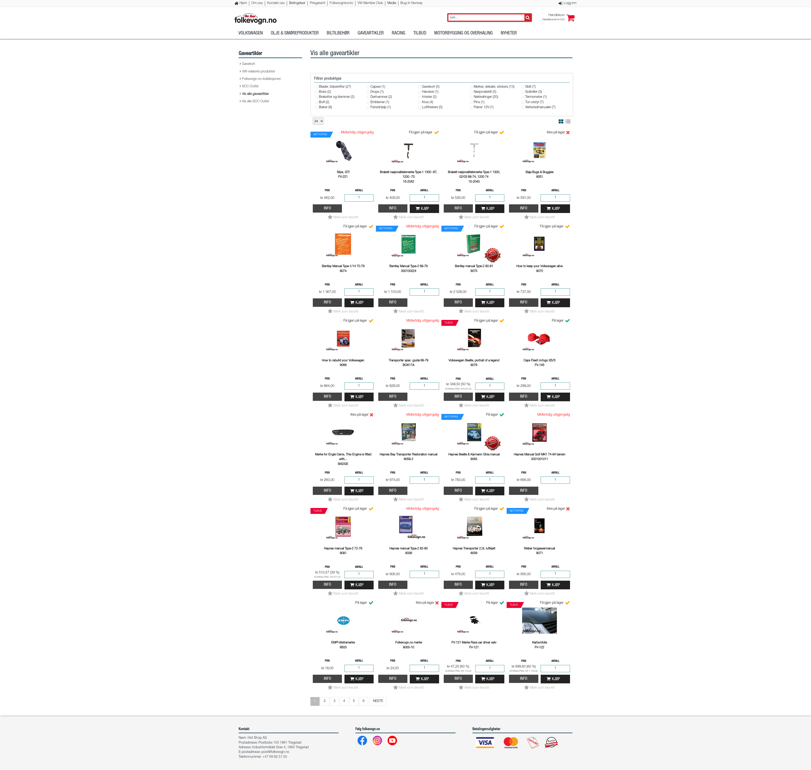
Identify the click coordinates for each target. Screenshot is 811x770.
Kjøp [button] (425, 209)
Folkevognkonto (341, 3)
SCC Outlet (250, 86)
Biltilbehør (338, 33)
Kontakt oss (276, 3)
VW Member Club (370, 3)
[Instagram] (377, 741)
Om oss (257, 3)
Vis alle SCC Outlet (255, 101)
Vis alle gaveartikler (255, 94)
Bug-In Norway (411, 3)
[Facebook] (362, 741)
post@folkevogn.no (275, 752)
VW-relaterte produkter (258, 72)
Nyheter (509, 33)
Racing (398, 33)
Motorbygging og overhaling (463, 33)
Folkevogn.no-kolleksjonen (261, 79)
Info (327, 208)
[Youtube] (392, 741)
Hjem (243, 3)
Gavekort (248, 64)
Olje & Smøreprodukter (295, 33)
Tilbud (419, 33)
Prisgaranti (317, 3)
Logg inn (570, 3)
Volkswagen (250, 33)
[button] (558, 17)
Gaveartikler (371, 33)
